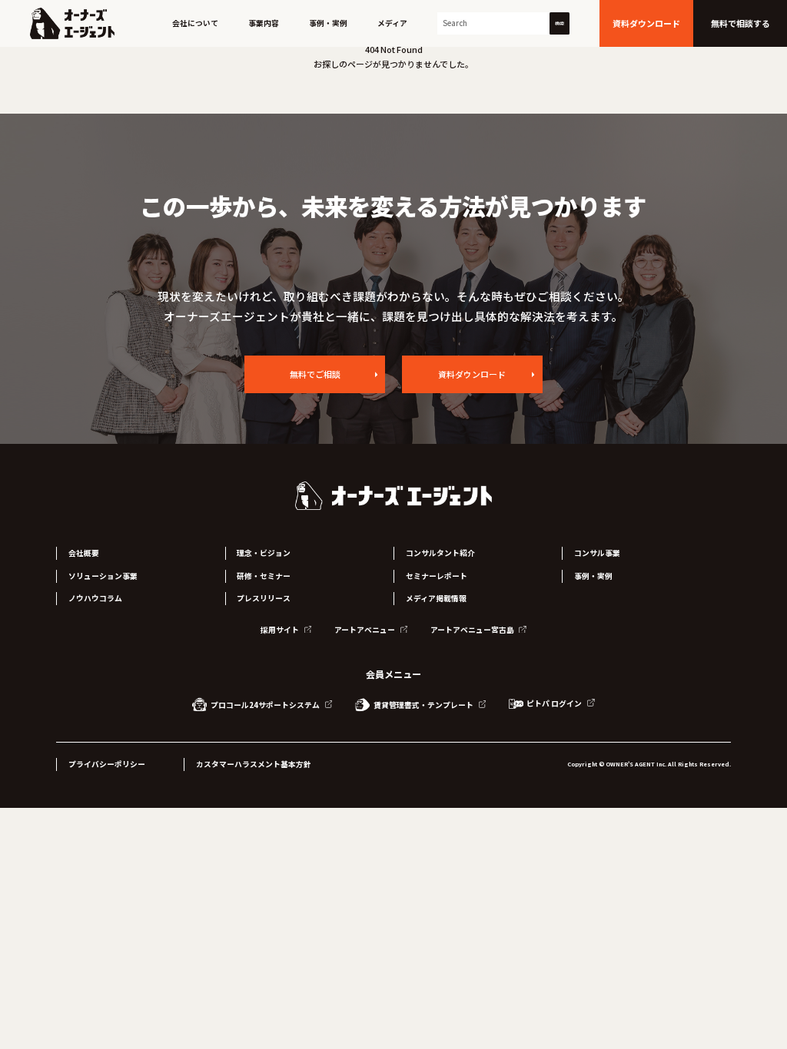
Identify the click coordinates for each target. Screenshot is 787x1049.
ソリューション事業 (103, 576)
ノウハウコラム (95, 598)
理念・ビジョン (264, 553)
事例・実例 (328, 23)
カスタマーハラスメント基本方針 (253, 764)
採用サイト (281, 629)
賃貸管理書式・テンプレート (423, 705)
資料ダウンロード (472, 374)
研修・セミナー (264, 576)
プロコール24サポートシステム (265, 705)
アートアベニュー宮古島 (473, 629)
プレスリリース (264, 598)
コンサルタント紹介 (440, 553)
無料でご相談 (315, 374)
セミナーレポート (436, 576)
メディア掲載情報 (436, 598)
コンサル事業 (597, 553)
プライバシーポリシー (106, 764)
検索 (559, 23)
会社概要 (83, 553)
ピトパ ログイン (554, 703)
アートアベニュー (365, 629)
